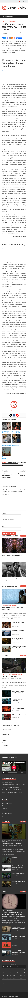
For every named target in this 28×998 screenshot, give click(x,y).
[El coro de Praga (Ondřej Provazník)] (6, 622)
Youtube (5, 738)
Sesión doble (13, 21)
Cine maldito (15, 32)
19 (10, 978)
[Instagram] (25, 1)
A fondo (3, 21)
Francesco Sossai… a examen (11, 843)
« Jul (3, 988)
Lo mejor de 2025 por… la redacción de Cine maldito (18, 927)
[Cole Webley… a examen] (6, 858)
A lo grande (4, 605)
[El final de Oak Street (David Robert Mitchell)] (6, 646)
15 (21, 975)
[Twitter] (23, 1)
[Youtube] (19, 1)
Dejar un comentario (22, 611)
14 (17, 975)
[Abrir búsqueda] (24, 16)
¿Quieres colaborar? (7, 803)
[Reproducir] (3, 772)
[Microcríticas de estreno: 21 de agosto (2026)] (14, 596)
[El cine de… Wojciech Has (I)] (14, 569)
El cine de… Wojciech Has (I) (9, 579)
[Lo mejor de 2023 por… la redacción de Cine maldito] (6, 950)
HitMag (15, 996)
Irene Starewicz (6, 463)
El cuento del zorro (13, 462)
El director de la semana (16, 674)
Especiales (4, 811)
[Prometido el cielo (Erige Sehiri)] (6, 630)
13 (14, 975)
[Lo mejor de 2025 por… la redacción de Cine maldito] (6, 927)
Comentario (5, 494)
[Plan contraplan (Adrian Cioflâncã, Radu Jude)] (6, 865)
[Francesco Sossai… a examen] (14, 825)
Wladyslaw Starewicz (17, 465)
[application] (14, 767)
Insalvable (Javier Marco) (18, 881)
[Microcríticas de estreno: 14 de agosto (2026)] (6, 638)
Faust (20, 462)
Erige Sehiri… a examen (9, 676)
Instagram (5, 745)
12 (10, 975)
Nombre (4, 513)
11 (7, 975)
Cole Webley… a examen (18, 857)
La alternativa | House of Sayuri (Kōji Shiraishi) (18, 691)
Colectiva (8, 910)
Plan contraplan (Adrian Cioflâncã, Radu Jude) (18, 866)
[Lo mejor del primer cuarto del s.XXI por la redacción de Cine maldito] (14, 894)
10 (3, 975)
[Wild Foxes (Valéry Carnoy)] (6, 715)
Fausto (24, 462)
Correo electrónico (8, 519)
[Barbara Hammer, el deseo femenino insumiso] (14, 545)
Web (3, 526)
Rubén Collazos (14, 678)
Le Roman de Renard (7, 465)
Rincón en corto (5, 841)
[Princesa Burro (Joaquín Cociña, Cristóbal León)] (6, 707)
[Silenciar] (22, 772)
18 (7, 978)
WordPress (10, 996)
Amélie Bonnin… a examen (18, 873)
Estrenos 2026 (6, 729)
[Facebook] (21, 1)
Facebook (5, 740)
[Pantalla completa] (24, 772)
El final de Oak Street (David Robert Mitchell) (19, 647)
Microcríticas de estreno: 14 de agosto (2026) (19, 639)
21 (17, 978)
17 (3, 978)
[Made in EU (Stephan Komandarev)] (6, 699)
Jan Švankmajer (14, 463)
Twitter (4, 742)
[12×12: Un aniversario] (6, 943)
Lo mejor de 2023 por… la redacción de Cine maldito (18, 951)
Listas (12, 910)
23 (24, 978)
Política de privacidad (7, 813)
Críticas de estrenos (12, 605)
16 (24, 975)
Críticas (8, 21)
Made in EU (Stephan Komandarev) (17, 699)
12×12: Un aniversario (17, 942)
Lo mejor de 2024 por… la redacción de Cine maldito (18, 935)
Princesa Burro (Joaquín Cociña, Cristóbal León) (18, 707)
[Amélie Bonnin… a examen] (6, 873)
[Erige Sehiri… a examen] (14, 665)
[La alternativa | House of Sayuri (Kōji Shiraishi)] (6, 691)
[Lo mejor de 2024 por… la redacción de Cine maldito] (6, 935)
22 (21, 978)
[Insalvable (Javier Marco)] (6, 881)
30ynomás (4, 840)
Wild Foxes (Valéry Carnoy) (19, 714)
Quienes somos (5, 816)
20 (14, 978)
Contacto (4, 808)
